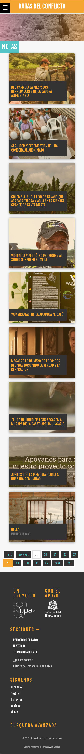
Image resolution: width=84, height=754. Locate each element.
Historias (19, 646)
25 (55, 554)
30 (27, 563)
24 (45, 554)
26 (64, 554)
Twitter (15, 693)
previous (24, 554)
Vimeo (14, 711)
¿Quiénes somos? (23, 660)
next (57, 563)
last (69, 563)
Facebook (16, 687)
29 (17, 563)
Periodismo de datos (25, 640)
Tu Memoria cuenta (25, 652)
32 (46, 563)
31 (36, 563)
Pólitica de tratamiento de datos (32, 666)
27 (74, 554)
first (9, 554)
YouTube (15, 705)
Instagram (17, 699)
